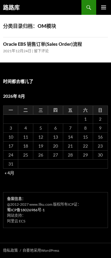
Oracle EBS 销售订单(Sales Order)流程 (42, 44)
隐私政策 (10, 250)
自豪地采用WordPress (41, 250)
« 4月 (9, 172)
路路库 (11, 7)
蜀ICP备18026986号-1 (26, 210)
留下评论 (41, 51)
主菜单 (103, 7)
